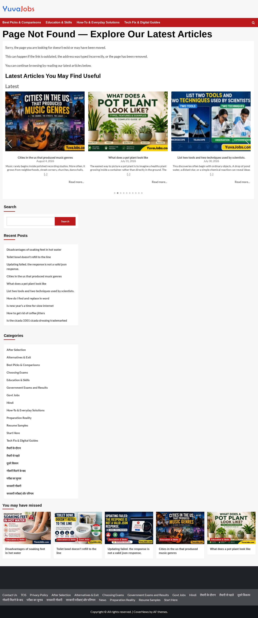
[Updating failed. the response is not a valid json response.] (129, 528)
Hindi (10, 402)
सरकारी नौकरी (14, 486)
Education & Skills (59, 22)
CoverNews (141, 611)
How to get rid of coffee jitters (26, 313)
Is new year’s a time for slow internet (30, 305)
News (102, 600)
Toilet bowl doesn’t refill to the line (29, 257)
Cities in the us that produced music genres (45, 157)
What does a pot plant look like (128, 157)
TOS (23, 595)
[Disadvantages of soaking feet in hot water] (26, 528)
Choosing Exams (17, 372)
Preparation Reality (19, 417)
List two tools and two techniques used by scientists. (211, 157)
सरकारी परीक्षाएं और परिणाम (20, 493)
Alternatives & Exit (19, 357)
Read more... (76, 182)
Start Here (13, 433)
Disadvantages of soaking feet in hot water (34, 249)
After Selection (16, 349)
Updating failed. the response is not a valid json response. (37, 267)
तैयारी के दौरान (14, 448)
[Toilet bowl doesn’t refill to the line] (78, 528)
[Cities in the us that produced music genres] (180, 528)
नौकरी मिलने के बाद (16, 470)
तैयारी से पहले (13, 455)
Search (10, 207)
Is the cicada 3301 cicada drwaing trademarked (37, 320)
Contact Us (9, 595)
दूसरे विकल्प (12, 463)
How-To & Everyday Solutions (98, 22)
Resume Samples (17, 425)
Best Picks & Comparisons (21, 22)
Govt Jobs (13, 395)
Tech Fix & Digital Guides (142, 22)
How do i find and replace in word (28, 298)
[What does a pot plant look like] (231, 528)
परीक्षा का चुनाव (14, 478)
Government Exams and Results (27, 387)
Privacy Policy (39, 595)
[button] (253, 22)
